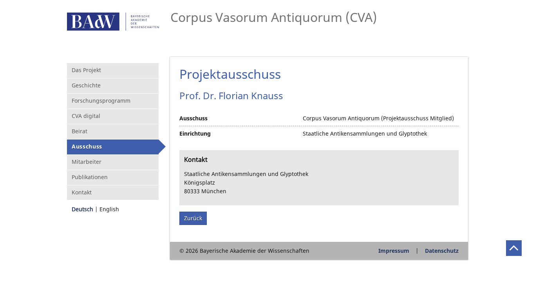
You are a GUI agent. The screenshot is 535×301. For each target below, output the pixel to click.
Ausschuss (193, 118)
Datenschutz (442, 250)
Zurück (193, 218)
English (109, 209)
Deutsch (82, 209)
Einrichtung (195, 133)
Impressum (393, 250)
